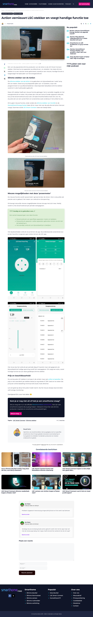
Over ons (76, 593)
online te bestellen (54, 379)
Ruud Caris (10, 23)
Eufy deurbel (54, 593)
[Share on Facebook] (83, 24)
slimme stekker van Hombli (46, 103)
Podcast (68, 4)
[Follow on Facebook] (9, 595)
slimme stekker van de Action (20, 81)
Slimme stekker (18, 13)
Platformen (42, 4)
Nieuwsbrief (77, 595)
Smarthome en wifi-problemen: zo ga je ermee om (79, 44)
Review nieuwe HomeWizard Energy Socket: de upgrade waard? (79, 32)
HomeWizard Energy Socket (17, 105)
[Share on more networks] (81, 24)
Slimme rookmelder (33, 600)
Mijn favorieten (58, 4)
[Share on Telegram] (90, 24)
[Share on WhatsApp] (88, 24)
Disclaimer (76, 603)
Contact (76, 606)
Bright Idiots (58, 614)
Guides (50, 4)
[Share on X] (86, 24)
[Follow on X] (13, 595)
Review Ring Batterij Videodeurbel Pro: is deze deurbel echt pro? (78, 38)
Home (26, 4)
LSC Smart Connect (10, 10)
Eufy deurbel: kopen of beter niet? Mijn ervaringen (79, 57)
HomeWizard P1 (55, 598)
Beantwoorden (25, 514)
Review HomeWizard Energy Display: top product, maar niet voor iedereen (78, 51)
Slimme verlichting (33, 603)
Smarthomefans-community (42, 404)
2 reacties (61, 420)
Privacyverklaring (79, 598)
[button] (73, 4)
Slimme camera (32, 598)
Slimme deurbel (32, 593)
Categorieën (33, 4)
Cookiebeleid (77, 600)
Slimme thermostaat (34, 595)
